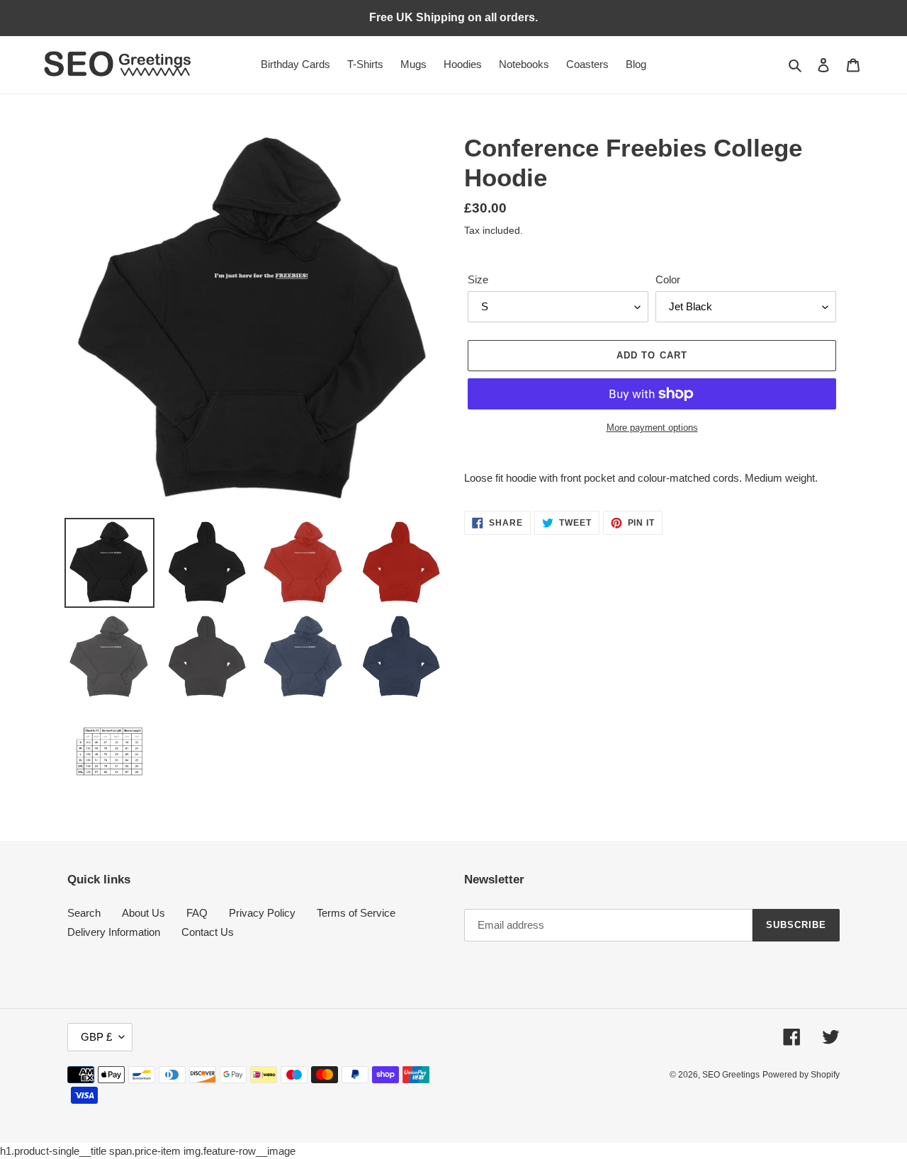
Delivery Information (113, 932)
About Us (143, 913)
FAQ (197, 913)
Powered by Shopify (801, 1075)
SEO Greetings (731, 1075)
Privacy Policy (262, 913)
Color (667, 279)
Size (478, 279)
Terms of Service (356, 913)
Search (84, 913)
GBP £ (96, 1037)
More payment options (652, 427)
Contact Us (207, 932)
